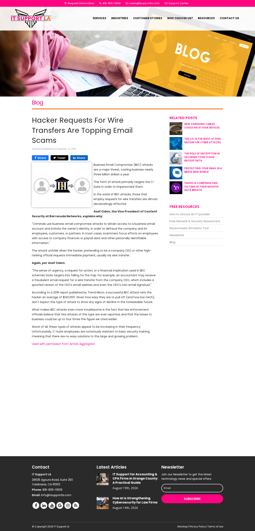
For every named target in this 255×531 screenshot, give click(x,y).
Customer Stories (147, 18)
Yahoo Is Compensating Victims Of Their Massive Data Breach (201, 186)
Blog (172, 242)
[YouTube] (52, 505)
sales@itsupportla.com (144, 3)
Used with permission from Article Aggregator (63, 344)
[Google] (60, 505)
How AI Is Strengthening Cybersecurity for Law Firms (135, 500)
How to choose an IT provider (190, 214)
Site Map (182, 526)
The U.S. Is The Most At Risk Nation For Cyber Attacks (202, 140)
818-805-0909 (111, 3)
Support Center (178, 3)
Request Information (80, 3)
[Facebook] (36, 505)
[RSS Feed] (76, 505)
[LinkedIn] (44, 505)
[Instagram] (68, 505)
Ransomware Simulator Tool (189, 228)
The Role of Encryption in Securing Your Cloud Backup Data (202, 157)
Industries (119, 18)
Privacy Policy (197, 526)
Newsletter (177, 235)
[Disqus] (95, 401)
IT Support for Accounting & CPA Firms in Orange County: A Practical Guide (135, 478)
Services (99, 18)
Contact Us (229, 18)
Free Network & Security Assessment (195, 221)
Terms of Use (215, 526)
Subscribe (192, 499)
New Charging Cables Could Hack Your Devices (202, 125)
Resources (206, 18)
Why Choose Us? (180, 18)
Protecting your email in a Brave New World (203, 170)
